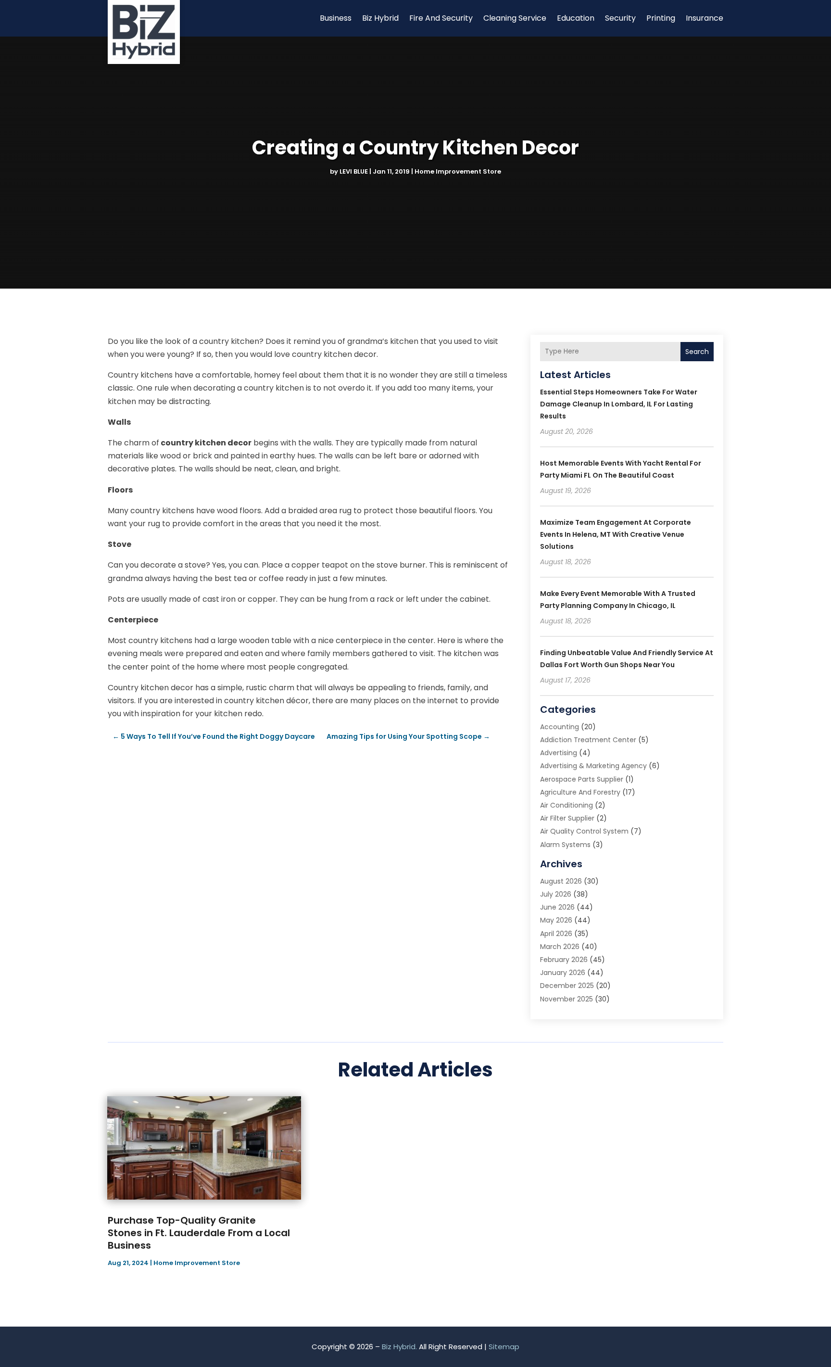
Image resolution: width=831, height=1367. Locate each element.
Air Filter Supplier (567, 818)
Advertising (558, 753)
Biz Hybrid (380, 18)
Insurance (704, 18)
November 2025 (566, 999)
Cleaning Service (514, 18)
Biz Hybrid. (399, 1347)
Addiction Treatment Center (588, 740)
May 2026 (556, 920)
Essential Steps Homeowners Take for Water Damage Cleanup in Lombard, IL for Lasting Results (618, 404)
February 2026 (564, 959)
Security (620, 18)
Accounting (559, 727)
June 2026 (557, 907)
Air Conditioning (566, 805)
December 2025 (567, 985)
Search (697, 351)
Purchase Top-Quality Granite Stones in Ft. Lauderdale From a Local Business (199, 1233)
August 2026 (561, 881)
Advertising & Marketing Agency (593, 766)
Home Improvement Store (458, 171)
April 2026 (556, 933)
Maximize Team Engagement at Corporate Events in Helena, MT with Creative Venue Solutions (615, 534)
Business (336, 18)
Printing (660, 18)
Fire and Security (441, 18)
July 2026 (555, 894)
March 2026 (559, 946)
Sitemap (504, 1347)
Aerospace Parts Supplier (581, 779)
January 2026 (562, 972)
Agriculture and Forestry (580, 792)
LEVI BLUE (354, 171)
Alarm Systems (565, 844)
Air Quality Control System (584, 831)
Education (575, 18)
